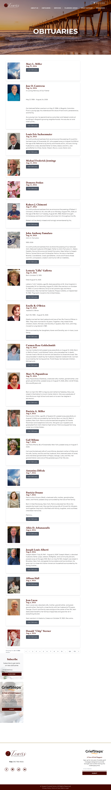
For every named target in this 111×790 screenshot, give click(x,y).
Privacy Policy (46, 788)
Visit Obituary (32, 70)
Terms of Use (56, 788)
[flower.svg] (12, 769)
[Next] (78, 651)
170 (75, 651)
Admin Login (65, 788)
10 (61, 651)
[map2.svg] (18, 769)
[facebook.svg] (6, 769)
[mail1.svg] (24, 769)
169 (70, 651)
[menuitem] (35, 8)
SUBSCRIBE (11, 674)
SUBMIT (11, 709)
